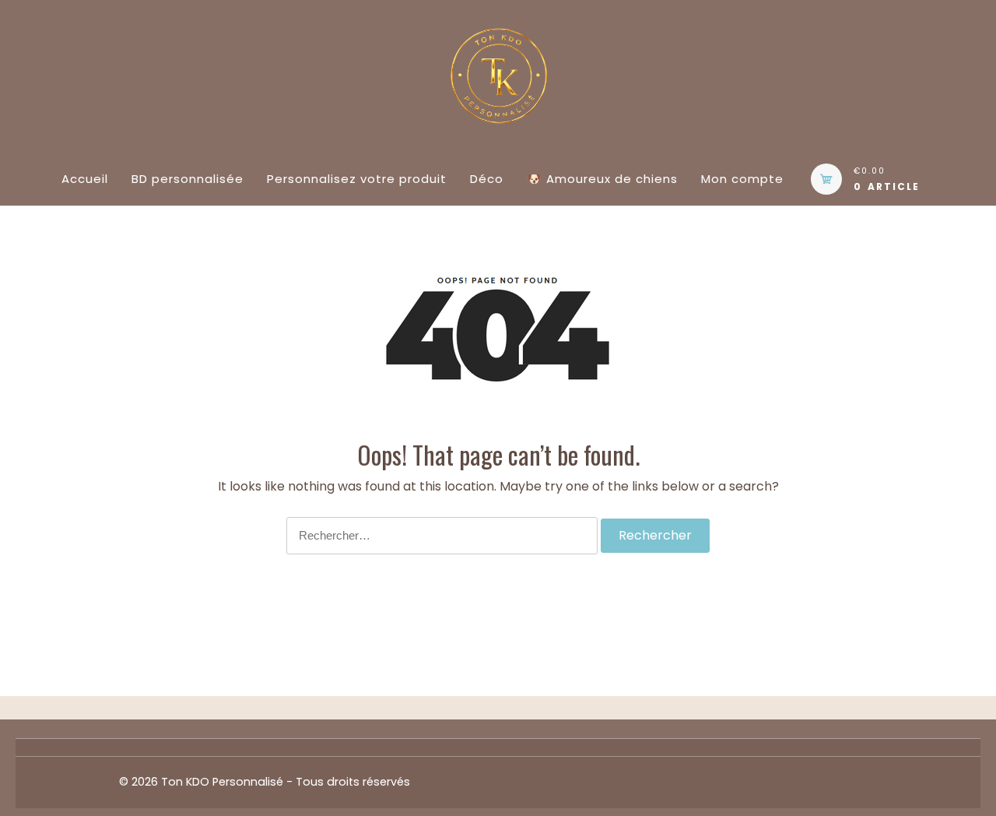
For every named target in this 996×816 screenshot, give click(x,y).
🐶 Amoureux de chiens (602, 179)
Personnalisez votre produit (357, 179)
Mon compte (742, 179)
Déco (486, 179)
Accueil (84, 179)
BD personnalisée (188, 179)
